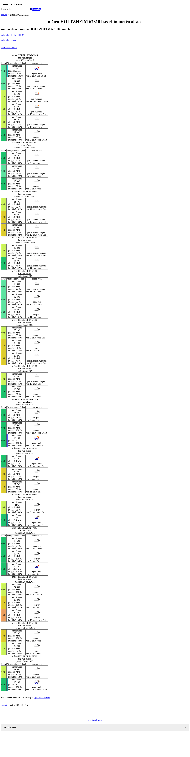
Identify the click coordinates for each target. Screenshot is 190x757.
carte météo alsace (9, 47)
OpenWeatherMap (42, 697)
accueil (4, 15)
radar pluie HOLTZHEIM (12, 35)
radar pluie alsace (8, 40)
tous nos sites (10, 727)
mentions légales (95, 720)
